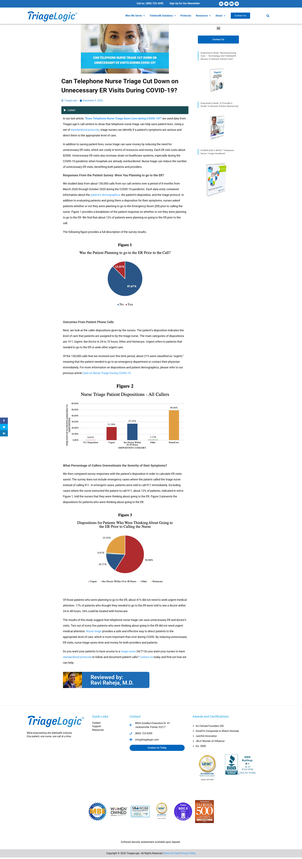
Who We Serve (133, 15)
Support (96, 726)
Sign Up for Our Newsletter (185, 3)
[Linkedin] (237, 4)
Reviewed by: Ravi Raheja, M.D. (112, 680)
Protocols (185, 15)
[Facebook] (221, 4)
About (218, 15)
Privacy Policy (188, 853)
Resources (202, 15)
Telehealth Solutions (161, 15)
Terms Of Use (170, 853)
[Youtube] (231, 4)
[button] (135, 15)
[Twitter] (226, 4)
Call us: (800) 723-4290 (150, 3)
